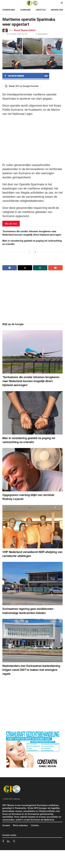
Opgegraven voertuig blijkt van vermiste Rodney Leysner (28, 497)
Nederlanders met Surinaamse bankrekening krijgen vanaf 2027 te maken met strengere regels (31, 670)
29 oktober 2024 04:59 (17, 33)
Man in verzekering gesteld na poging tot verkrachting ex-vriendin (32, 242)
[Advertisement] (32, 138)
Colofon (35, 825)
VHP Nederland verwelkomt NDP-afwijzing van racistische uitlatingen (32, 554)
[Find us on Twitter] (14, 841)
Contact (6, 825)
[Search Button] (62, 3)
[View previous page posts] (29, 252)
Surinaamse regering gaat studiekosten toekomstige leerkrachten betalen (27, 611)
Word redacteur (20, 825)
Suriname (25, 10)
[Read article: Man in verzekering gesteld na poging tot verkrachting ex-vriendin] (32, 413)
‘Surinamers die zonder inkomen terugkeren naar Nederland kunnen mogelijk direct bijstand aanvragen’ (32, 232)
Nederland (57, 10)
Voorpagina (8, 10)
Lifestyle (41, 10)
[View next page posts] (35, 252)
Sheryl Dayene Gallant (24, 30)
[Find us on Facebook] (3, 841)
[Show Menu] (3, 3)
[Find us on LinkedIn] (8, 841)
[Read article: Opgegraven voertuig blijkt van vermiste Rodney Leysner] (32, 469)
